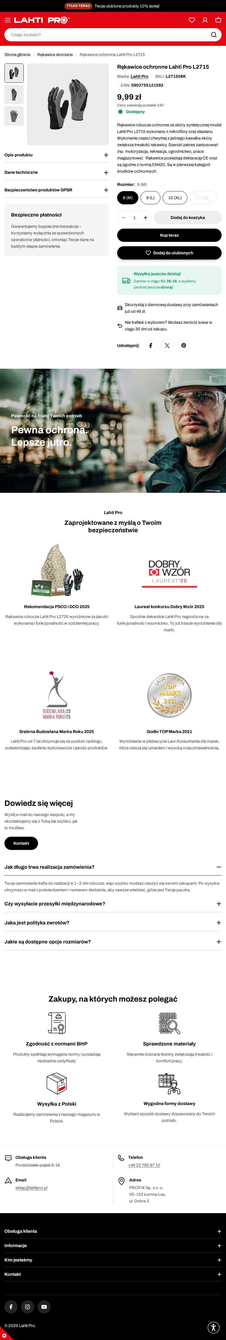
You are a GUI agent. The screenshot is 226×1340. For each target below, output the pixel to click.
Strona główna (17, 54)
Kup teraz (169, 235)
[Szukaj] (214, 34)
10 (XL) (175, 198)
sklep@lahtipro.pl (31, 1188)
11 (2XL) (206, 200)
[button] (169, 253)
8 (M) (128, 198)
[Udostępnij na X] (167, 345)
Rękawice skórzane (55, 54)
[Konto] (205, 20)
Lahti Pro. (27, 1325)
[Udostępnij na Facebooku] (150, 345)
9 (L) (150, 198)
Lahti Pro (139, 76)
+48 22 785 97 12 (144, 1165)
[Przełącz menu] (7, 20)
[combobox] (113, 34)
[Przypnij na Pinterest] (183, 345)
